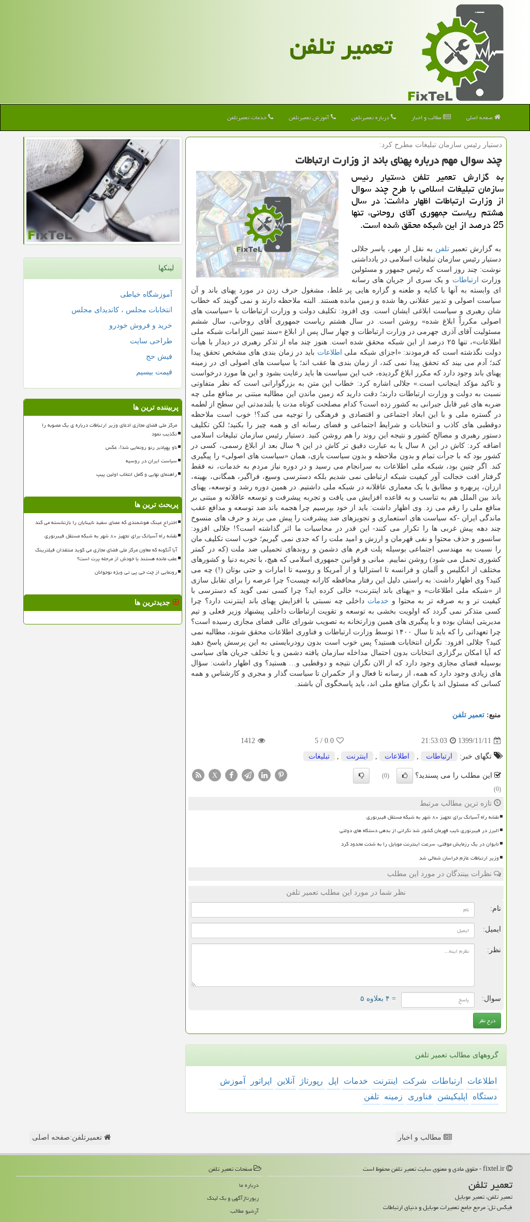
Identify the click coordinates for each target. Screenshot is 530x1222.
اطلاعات (329, 352)
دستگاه (485, 1096)
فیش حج (159, 356)
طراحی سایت (151, 341)
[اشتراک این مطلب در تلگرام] (248, 775)
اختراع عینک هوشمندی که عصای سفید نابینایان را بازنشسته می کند (106, 522)
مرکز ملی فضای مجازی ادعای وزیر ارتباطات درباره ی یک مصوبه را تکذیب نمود (109, 429)
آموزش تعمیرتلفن (310, 117)
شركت (414, 1080)
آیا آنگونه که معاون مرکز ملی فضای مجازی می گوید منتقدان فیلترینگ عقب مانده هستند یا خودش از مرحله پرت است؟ (106, 554)
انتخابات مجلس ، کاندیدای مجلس (121, 310)
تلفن (442, 249)
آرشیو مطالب (244, 1210)
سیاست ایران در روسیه (151, 461)
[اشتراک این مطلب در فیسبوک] (231, 775)
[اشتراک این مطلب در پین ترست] (281, 775)
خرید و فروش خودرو (140, 325)
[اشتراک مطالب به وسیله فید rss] (198, 775)
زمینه (393, 1096)
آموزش (232, 1080)
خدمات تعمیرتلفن (247, 117)
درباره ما (249, 1185)
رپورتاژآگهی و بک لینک (233, 1197)
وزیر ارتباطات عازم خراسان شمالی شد (459, 858)
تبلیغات (319, 756)
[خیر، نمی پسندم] (361, 775)
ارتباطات (465, 280)
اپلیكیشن (452, 1096)
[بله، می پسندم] (404, 775)
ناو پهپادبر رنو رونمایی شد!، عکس (141, 447)
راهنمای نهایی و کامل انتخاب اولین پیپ (136, 474)
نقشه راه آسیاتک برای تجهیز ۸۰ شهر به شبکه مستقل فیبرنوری (432, 817)
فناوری (420, 1096)
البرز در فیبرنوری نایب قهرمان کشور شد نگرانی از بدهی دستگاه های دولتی (419, 830)
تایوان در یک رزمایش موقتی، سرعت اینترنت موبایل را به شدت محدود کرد (420, 844)
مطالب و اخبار (427, 117)
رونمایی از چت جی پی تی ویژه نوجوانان (136, 572)
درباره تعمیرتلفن (371, 117)
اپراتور (261, 1080)
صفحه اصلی (480, 117)
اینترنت (357, 756)
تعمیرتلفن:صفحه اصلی (68, 1137)
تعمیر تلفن (341, 46)
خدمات (378, 601)
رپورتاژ (311, 1080)
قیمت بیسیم (154, 372)
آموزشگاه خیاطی (146, 294)
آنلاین (286, 1080)
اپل (333, 1080)
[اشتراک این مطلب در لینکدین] (264, 775)
